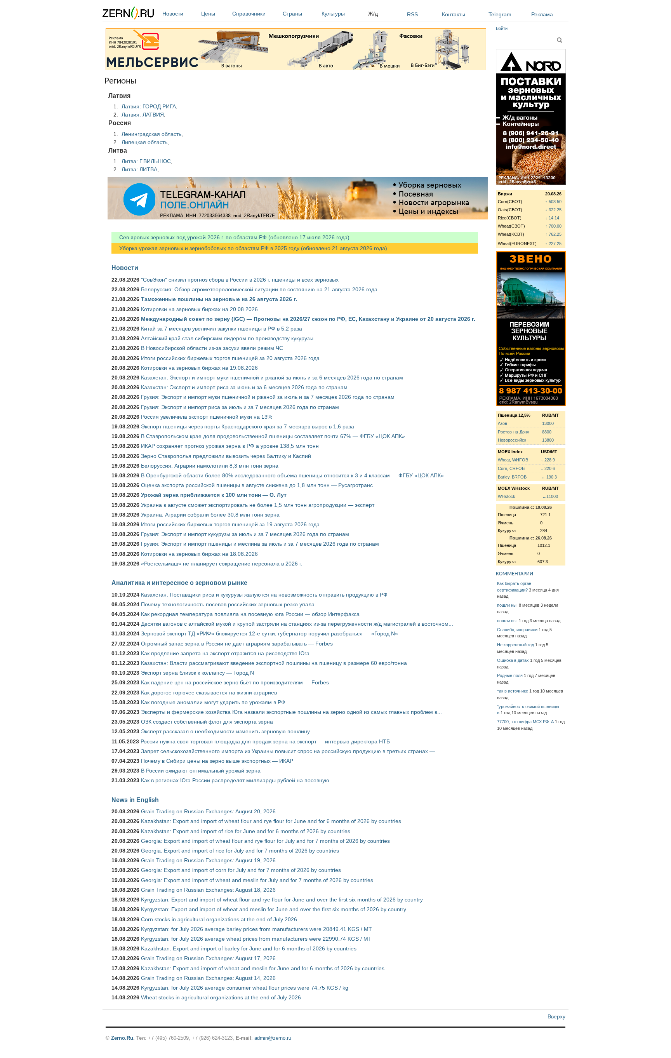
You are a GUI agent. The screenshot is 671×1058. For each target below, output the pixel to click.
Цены (208, 13)
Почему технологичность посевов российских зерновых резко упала (228, 604)
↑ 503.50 (553, 201)
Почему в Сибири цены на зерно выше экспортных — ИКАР (217, 761)
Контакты (453, 14)
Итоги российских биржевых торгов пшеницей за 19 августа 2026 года (230, 524)
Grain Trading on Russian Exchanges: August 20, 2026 (208, 811)
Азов (502, 423)
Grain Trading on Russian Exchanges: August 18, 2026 (208, 890)
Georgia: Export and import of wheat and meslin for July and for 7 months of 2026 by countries (257, 880)
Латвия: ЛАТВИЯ (143, 114)
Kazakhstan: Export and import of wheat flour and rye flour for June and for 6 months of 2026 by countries (271, 821)
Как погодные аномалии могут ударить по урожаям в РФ (213, 702)
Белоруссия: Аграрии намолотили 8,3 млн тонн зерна (209, 466)
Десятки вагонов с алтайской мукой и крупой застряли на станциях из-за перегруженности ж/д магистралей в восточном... (297, 624)
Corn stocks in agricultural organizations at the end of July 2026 (219, 919)
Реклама (542, 14)
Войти (502, 28)
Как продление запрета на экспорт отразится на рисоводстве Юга (225, 653)
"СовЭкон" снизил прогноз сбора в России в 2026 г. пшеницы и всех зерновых (240, 280)
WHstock (506, 496)
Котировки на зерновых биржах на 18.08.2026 (199, 554)
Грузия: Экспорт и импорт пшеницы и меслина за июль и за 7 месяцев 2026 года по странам (260, 544)
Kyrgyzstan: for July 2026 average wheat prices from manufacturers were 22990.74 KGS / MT (256, 939)
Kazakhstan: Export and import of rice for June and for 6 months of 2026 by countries (245, 831)
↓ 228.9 (548, 460)
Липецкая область (144, 142)
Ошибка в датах (513, 660)
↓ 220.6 (548, 468)
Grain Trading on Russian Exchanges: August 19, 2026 (208, 860)
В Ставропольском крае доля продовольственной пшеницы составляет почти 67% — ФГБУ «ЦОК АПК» (273, 436)
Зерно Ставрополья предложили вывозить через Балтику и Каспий (226, 456)
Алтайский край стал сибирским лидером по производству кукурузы (227, 338)
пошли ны (507, 605)
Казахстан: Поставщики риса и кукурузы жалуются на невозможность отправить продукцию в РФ (264, 595)
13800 (548, 440)
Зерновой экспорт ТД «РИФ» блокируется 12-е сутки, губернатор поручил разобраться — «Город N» (269, 633)
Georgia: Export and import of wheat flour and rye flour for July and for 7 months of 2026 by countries (265, 841)
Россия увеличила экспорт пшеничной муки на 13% (206, 417)
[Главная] (128, 14)
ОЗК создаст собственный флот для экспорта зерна (207, 722)
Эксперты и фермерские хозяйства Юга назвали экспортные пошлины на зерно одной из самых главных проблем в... (291, 712)
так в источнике (512, 691)
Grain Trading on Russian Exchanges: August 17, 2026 (208, 958)
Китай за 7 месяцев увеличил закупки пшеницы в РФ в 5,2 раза (221, 328)
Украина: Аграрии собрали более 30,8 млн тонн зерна (210, 515)
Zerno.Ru (122, 1038)
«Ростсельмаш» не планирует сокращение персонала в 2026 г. (221, 563)
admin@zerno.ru (272, 1038)
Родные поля (510, 675)
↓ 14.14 (552, 218)
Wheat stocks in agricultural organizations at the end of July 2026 (221, 997)
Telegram (499, 14)
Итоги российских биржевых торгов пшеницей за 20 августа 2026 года (230, 358)
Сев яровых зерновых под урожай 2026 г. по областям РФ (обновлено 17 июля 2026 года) (230, 237)
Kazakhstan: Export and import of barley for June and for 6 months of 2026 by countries (248, 948)
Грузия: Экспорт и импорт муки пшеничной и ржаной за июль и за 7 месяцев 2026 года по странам (268, 397)
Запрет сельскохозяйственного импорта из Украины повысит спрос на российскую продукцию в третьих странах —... (290, 751)
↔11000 (550, 496)
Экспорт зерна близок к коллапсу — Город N (197, 673)
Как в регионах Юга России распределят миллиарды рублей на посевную (235, 780)
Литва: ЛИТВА (139, 169)
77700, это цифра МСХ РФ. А (525, 721)
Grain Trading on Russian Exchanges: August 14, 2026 (208, 978)
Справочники (249, 13)
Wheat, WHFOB (513, 460)
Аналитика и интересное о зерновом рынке (179, 582)
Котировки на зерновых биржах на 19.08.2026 (199, 368)
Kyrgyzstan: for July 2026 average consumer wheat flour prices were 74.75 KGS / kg (244, 988)
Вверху (556, 1016)
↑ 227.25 (553, 243)
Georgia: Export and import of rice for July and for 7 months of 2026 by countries (240, 850)
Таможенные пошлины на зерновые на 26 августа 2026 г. (219, 299)
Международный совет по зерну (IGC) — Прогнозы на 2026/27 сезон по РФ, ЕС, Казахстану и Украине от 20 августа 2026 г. (308, 319)
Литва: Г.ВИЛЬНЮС (146, 161)
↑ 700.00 (553, 226)
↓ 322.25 (553, 209)
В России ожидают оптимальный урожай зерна (201, 770)
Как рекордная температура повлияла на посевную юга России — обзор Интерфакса (250, 614)
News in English (135, 799)
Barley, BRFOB (512, 477)
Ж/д (373, 13)
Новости (172, 13)
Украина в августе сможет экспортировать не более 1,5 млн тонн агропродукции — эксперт (257, 505)
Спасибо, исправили (517, 629)
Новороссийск (512, 440)
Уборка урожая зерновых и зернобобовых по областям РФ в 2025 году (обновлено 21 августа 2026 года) (249, 248)
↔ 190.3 (549, 477)
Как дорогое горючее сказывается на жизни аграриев (209, 692)
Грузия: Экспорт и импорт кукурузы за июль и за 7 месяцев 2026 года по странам (245, 534)
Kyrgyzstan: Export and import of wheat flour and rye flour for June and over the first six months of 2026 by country (282, 899)
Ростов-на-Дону (513, 432)
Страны (292, 13)
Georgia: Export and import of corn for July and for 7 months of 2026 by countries (241, 870)
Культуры (333, 13)
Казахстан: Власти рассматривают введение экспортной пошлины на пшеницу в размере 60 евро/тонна (274, 663)
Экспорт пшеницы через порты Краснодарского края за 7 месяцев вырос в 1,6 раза (247, 426)
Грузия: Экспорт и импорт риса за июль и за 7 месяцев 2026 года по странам (240, 407)
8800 (546, 432)
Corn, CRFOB (511, 468)
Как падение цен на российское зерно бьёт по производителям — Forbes (235, 682)
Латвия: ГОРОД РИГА (149, 106)
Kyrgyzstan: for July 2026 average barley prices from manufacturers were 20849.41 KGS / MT (256, 929)
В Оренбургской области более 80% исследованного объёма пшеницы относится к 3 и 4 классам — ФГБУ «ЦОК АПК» (292, 475)
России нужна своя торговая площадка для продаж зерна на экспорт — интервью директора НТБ (265, 741)
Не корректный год (515, 644)
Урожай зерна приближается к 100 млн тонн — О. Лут (214, 495)
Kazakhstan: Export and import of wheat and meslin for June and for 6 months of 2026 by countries (262, 968)
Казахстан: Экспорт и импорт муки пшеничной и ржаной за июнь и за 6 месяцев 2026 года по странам (272, 377)
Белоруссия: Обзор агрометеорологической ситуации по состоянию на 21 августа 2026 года (259, 289)
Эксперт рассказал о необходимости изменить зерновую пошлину (225, 731)
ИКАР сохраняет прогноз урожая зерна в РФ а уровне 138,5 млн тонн (230, 446)
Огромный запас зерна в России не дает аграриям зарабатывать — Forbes (237, 643)
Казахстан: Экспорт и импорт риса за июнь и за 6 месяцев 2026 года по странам (244, 387)
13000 (548, 423)
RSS (412, 14)
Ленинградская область (151, 134)
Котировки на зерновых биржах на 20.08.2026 (199, 309)
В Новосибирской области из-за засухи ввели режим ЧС (212, 348)
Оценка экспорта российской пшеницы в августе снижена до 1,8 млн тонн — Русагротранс (257, 485)
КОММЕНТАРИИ (514, 574)
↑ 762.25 (553, 234)
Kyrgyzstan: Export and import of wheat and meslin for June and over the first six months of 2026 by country (273, 909)
